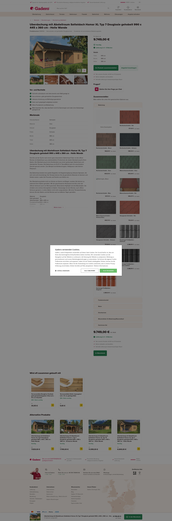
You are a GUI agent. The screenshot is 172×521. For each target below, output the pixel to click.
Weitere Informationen (101, 266)
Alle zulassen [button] (108, 270)
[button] (62, 271)
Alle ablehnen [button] (89, 270)
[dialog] (86, 260)
